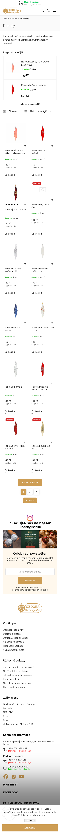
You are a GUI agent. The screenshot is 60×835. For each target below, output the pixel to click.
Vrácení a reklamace (13, 642)
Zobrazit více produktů (30, 104)
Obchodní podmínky (13, 630)
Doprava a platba (12, 634)
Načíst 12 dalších (30, 482)
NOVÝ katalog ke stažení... (16, 671)
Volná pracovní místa (13, 650)
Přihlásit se (30, 580)
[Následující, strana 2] (30, 492)
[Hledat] (43, 10)
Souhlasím (30, 828)
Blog (5, 720)
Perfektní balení (11, 679)
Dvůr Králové (32, 3)
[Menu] (55, 11)
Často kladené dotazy (14, 687)
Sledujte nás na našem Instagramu (30, 525)
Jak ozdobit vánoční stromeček (18, 675)
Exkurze (7, 716)
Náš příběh (8, 712)
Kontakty (7, 708)
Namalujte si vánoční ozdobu (17, 683)
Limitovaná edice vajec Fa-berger (20, 704)
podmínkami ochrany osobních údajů (30, 590)
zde (44, 815)
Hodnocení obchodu (13, 646)
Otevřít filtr (10, 111)
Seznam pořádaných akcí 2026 (18, 667)
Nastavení (30, 820)
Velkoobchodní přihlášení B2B (18, 724)
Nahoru (31, 500)
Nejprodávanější (38, 111)
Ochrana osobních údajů (15, 638)
